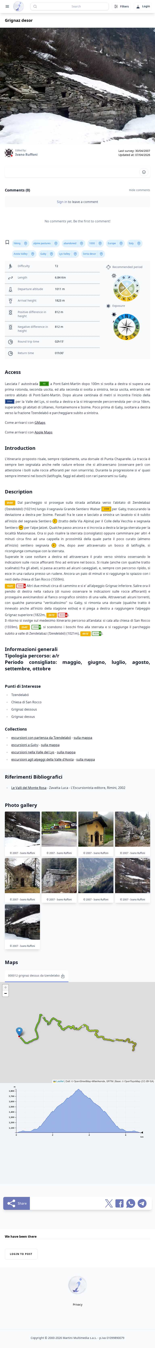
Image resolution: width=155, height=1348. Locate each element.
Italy (131, 243)
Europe (112, 243)
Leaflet (60, 1081)
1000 (92, 243)
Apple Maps (43, 432)
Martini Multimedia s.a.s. (80, 1338)
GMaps (40, 422)
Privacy (77, 1304)
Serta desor (89, 254)
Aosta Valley (20, 254)
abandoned (70, 243)
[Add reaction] (144, 172)
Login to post (21, 1254)
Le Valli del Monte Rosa (28, 787)
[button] (19, 1031)
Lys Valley (64, 254)
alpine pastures (42, 243)
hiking (17, 243)
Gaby (43, 254)
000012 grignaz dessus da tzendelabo (34, 975)
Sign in (62, 202)
